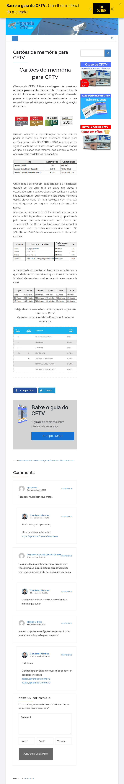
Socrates (29, 778)
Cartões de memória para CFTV (59, 461)
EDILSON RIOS (34, 622)
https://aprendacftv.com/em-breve (40, 536)
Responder (66, 488)
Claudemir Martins (39, 515)
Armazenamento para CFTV (31, 461)
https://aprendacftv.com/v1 (36, 678)
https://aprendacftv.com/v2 (36, 682)
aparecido (32, 487)
